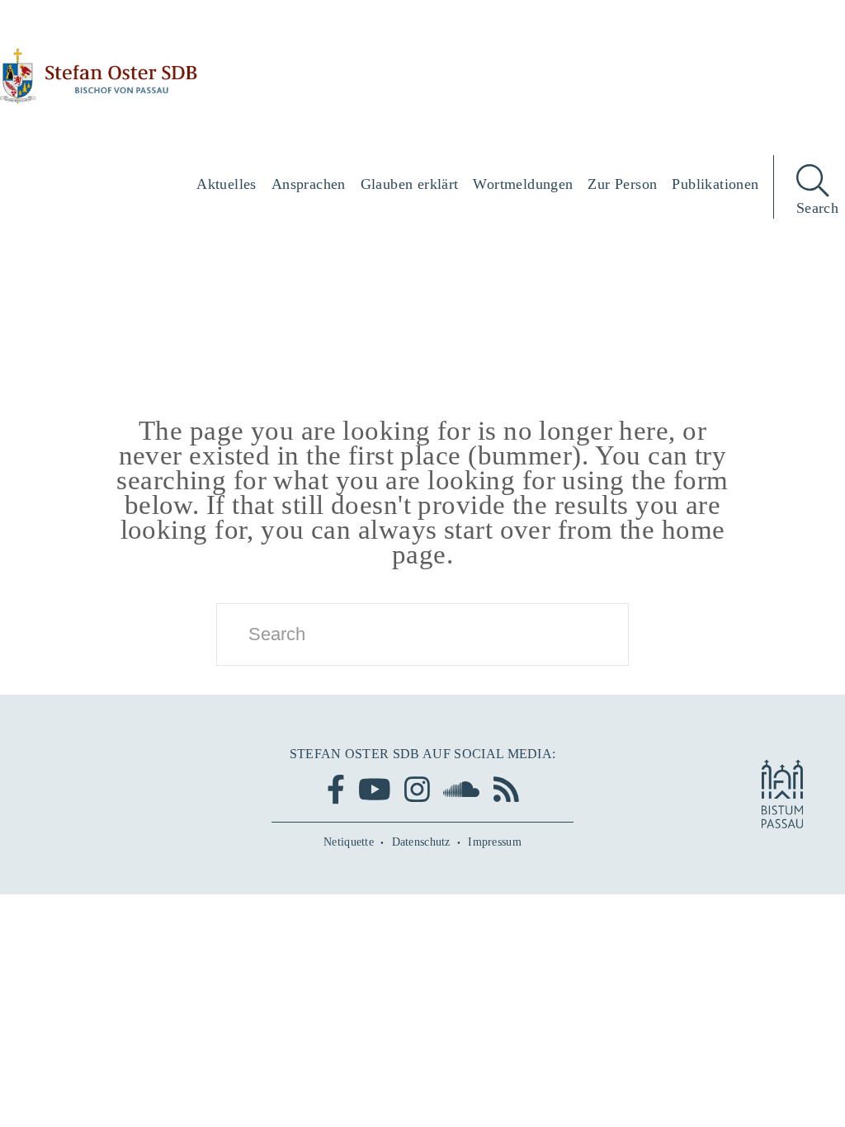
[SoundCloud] (461, 789)
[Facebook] (336, 789)
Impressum (495, 842)
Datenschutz (421, 842)
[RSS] (506, 789)
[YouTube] (374, 789)
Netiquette (348, 842)
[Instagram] (417, 789)
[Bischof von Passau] (99, 76)
